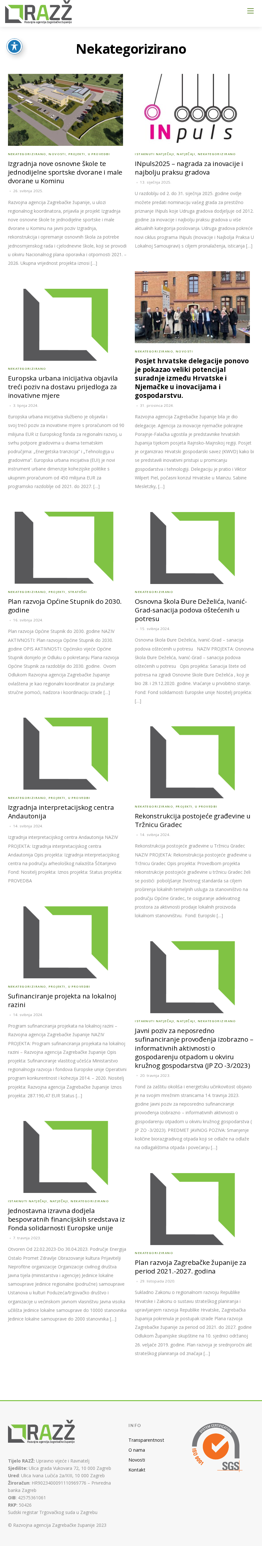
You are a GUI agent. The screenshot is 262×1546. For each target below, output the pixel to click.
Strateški (77, 592)
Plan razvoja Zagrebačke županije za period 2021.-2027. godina (190, 1266)
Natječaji (186, 154)
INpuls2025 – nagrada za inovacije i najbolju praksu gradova (189, 168)
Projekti (76, 154)
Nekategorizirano (27, 154)
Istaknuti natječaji (154, 154)
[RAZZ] (39, 12)
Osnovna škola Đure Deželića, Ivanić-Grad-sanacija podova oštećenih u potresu (191, 610)
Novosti (57, 154)
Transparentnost (146, 1440)
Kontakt (136, 1470)
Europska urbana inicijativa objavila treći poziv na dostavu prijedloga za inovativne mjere (63, 387)
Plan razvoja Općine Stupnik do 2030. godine (65, 605)
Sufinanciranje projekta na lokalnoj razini (62, 1000)
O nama (136, 1450)
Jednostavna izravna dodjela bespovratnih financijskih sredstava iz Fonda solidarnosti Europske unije (66, 1219)
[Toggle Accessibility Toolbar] (14, 46)
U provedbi (99, 154)
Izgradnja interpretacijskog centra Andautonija (61, 811)
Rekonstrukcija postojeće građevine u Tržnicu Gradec (192, 820)
